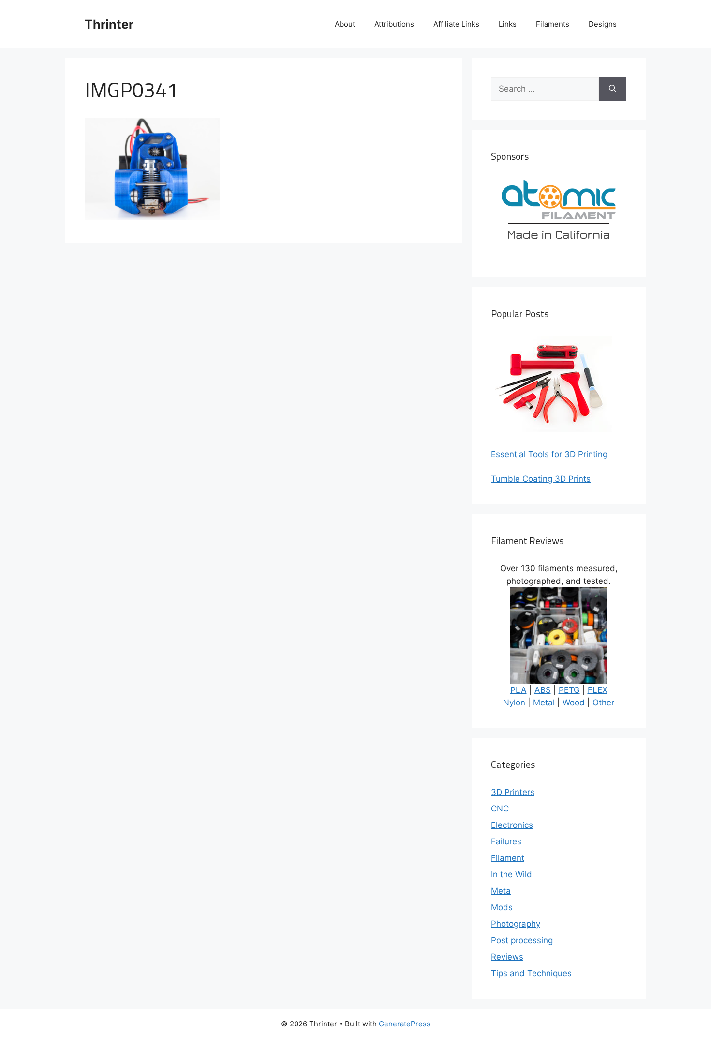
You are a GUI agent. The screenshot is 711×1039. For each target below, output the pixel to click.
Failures (506, 841)
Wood (574, 702)
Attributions (394, 24)
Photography (515, 924)
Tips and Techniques (531, 973)
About (345, 24)
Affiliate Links (456, 24)
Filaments (552, 24)
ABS (542, 690)
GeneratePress (404, 1023)
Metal (544, 702)
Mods (502, 907)
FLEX (597, 690)
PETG (569, 690)
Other (603, 702)
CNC (500, 808)
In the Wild (511, 874)
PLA (518, 690)
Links (508, 24)
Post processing (522, 940)
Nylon (514, 702)
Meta (501, 891)
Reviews (507, 957)
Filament (507, 858)
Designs (603, 24)
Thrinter (109, 24)
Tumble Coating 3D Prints (541, 479)
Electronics (512, 825)
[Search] (612, 89)
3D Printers (512, 792)
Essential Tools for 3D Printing (549, 454)
